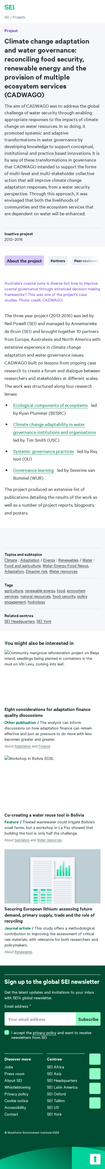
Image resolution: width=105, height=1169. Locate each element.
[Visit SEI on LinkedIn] (95, 1088)
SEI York (54, 1114)
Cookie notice (16, 1100)
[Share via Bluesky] (7, 537)
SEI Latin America (62, 1087)
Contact (11, 1114)
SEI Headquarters (62, 1080)
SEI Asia (54, 1073)
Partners (58, 260)
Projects (19, 16)
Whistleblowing (17, 1087)
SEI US (53, 1107)
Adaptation (23, 745)
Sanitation (22, 839)
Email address (17, 1006)
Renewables (23, 951)
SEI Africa (55, 1067)
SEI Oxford (56, 1093)
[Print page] (42, 537)
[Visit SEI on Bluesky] (95, 1059)
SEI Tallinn (56, 1100)
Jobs (8, 1067)
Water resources (49, 839)
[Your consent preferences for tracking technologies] (95, 1159)
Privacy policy (16, 1093)
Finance (44, 745)
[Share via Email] (33, 537)
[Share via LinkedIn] (24, 537)
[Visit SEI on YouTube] (95, 1103)
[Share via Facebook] (16, 537)
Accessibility (15, 1107)
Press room (14, 1073)
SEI (6, 16)
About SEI (13, 1080)
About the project (24, 260)
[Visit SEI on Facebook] (95, 1073)
